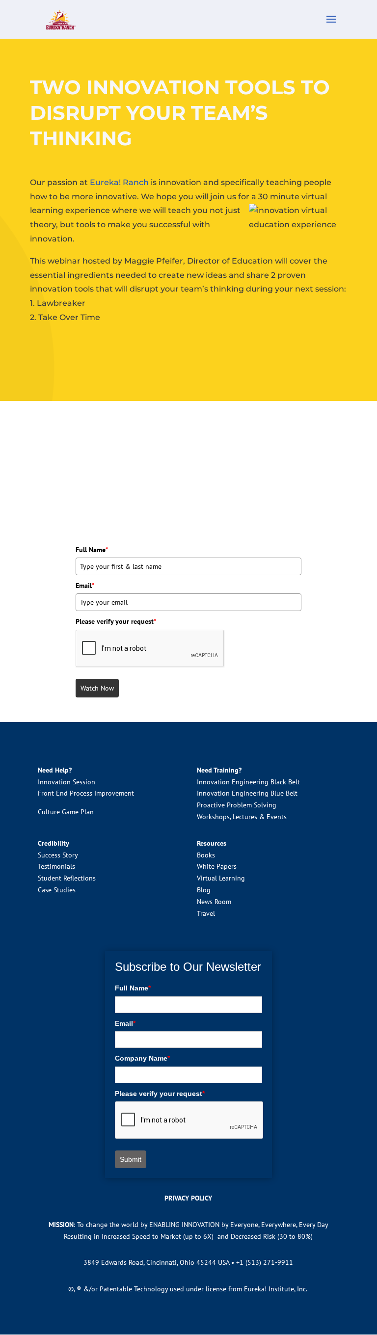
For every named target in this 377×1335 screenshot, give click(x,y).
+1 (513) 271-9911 (264, 1262)
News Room (214, 901)
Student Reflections (67, 878)
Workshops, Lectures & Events (242, 816)
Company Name (142, 1058)
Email (85, 585)
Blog (204, 889)
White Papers (217, 866)
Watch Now (97, 688)
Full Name (92, 549)
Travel (206, 913)
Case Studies (57, 889)
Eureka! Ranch (119, 182)
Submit (130, 1159)
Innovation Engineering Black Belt (248, 781)
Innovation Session (66, 781)
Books (206, 855)
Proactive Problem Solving (236, 805)
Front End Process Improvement (86, 793)
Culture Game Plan (66, 811)
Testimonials (56, 866)
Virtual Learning (221, 878)
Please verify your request (116, 621)
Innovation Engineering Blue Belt (247, 793)
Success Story (58, 855)
